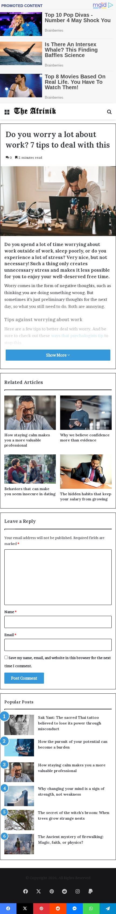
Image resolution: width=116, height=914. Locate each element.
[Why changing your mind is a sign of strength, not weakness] (19, 796)
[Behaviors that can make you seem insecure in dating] (30, 469)
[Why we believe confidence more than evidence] (86, 412)
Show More (56, 355)
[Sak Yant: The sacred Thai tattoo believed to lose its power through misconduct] (19, 725)
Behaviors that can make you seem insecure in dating (30, 491)
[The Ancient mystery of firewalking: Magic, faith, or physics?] (19, 844)
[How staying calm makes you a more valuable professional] (30, 412)
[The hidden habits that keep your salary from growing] (86, 471)
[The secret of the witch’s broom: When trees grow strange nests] (19, 820)
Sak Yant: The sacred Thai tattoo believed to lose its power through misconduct (69, 723)
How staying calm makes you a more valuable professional (27, 440)
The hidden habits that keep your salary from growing (85, 496)
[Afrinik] (35, 111)
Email (10, 635)
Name (10, 612)
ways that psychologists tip (77, 335)
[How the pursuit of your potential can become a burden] (19, 749)
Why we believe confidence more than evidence (85, 438)
